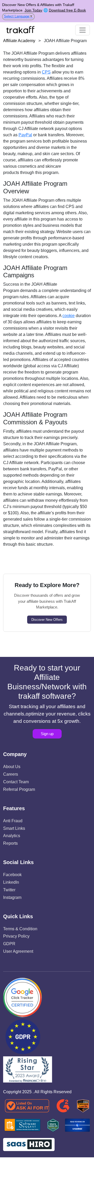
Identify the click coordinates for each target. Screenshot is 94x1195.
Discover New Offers (47, 620)
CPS (46, 72)
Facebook (12, 874)
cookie (68, 315)
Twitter (9, 890)
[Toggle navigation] (82, 30)
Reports (10, 843)
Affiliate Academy (19, 40)
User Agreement (18, 951)
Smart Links (14, 828)
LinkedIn (11, 882)
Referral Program (19, 789)
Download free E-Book (67, 10)
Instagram (12, 897)
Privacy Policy (16, 936)
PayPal (25, 135)
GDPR (9, 944)
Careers (10, 774)
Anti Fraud (12, 821)
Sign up (47, 733)
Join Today (33, 10)
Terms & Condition (20, 929)
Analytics (11, 835)
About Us (11, 766)
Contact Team (16, 782)
